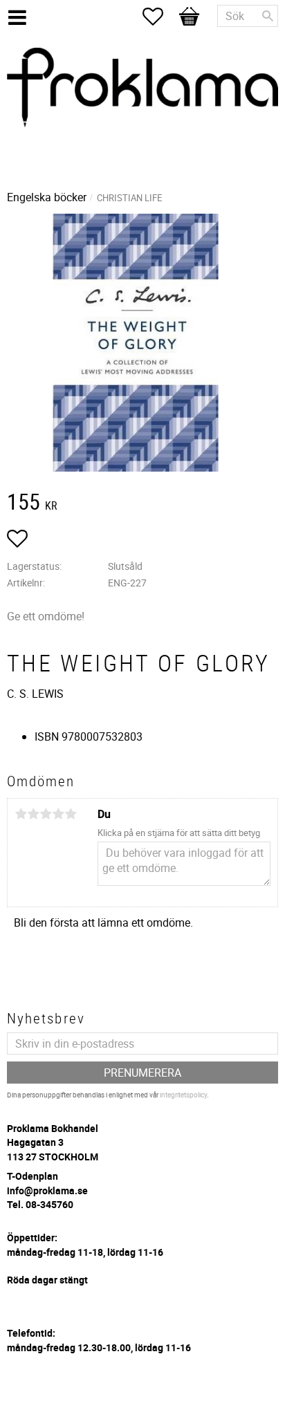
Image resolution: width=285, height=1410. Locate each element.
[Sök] (267, 16)
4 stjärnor (58, 814)
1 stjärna (21, 814)
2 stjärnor (33, 814)
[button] (159, 16)
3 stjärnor (45, 814)
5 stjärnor (70, 814)
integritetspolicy (183, 1095)
